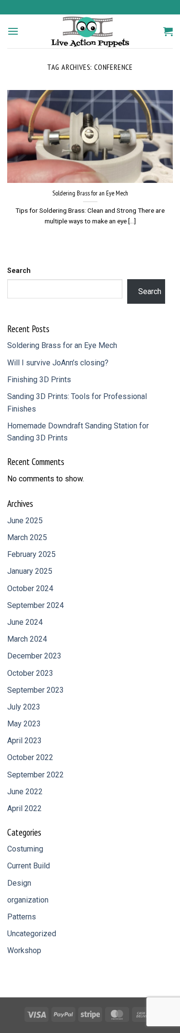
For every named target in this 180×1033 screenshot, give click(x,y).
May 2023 (24, 723)
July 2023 (23, 706)
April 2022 (24, 808)
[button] (13, 31)
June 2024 (25, 622)
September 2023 (35, 690)
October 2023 (30, 673)
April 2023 (24, 740)
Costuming (25, 848)
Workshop (24, 950)
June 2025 (25, 520)
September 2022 (35, 774)
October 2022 (30, 757)
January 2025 (29, 571)
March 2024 (27, 639)
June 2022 (25, 791)
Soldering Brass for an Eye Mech (90, 193)
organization (27, 899)
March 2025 (27, 537)
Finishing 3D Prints (39, 379)
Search (19, 271)
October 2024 (30, 588)
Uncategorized (31, 933)
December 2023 (34, 655)
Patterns (21, 916)
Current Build (28, 865)
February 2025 (31, 554)
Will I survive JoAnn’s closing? (57, 362)
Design (19, 883)
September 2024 (35, 605)
